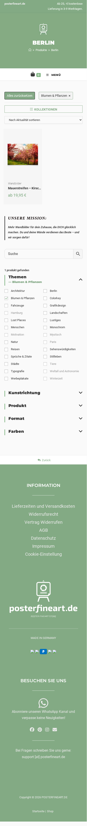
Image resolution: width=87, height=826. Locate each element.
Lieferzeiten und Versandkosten (43, 506)
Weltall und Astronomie (64, 371)
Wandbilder (14, 183)
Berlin (54, 50)
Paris (53, 342)
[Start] (29, 50)
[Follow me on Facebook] (32, 729)
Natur (14, 342)
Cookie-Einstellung (43, 554)
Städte (15, 364)
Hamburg (16, 312)
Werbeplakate (19, 378)
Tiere (53, 364)
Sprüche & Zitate (21, 356)
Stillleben (55, 356)
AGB (43, 530)
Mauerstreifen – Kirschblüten (29, 188)
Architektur (18, 290)
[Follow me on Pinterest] (40, 729)
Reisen (15, 349)
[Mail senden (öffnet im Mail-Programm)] (55, 729)
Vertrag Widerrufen (43, 522)
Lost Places (18, 320)
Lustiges (55, 320)
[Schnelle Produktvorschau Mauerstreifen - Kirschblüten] (39, 136)
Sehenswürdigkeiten (63, 349)
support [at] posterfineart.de (43, 757)
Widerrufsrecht (43, 514)
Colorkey (55, 298)
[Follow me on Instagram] (47, 729)
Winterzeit (56, 378)
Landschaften (58, 312)
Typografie (17, 371)
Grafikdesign (58, 305)
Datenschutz (43, 538)
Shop (50, 811)
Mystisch (55, 334)
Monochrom (57, 327)
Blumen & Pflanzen (22, 298)
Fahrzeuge (17, 305)
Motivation (17, 334)
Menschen (17, 327)
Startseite (38, 811)
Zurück (46, 460)
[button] (39, 148)
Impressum (43, 546)
